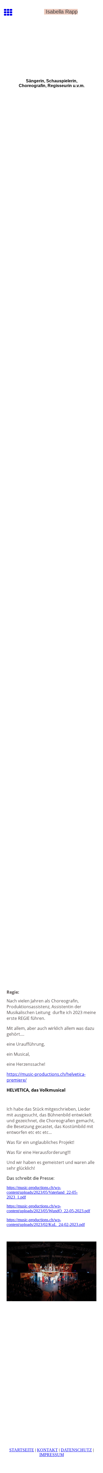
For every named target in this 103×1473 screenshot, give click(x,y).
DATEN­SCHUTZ (76, 1450)
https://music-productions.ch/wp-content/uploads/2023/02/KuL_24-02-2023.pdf (46, 1222)
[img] (51, 49)
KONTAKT (47, 1450)
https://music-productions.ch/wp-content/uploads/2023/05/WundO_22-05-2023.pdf (48, 1208)
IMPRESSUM (51, 1454)
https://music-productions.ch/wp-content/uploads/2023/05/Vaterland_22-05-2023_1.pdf (42, 1192)
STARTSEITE (21, 1450)
